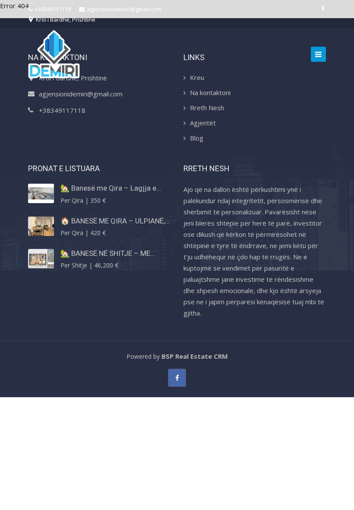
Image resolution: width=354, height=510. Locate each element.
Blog (196, 138)
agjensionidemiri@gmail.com (124, 9)
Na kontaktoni (210, 92)
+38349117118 (53, 9)
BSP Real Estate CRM (194, 356)
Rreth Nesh (207, 107)
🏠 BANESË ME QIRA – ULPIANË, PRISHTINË (112, 221)
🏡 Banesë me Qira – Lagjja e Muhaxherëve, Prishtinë (108, 188)
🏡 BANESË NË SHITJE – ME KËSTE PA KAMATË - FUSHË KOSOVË (105, 253)
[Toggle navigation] (318, 54)
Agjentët (203, 122)
